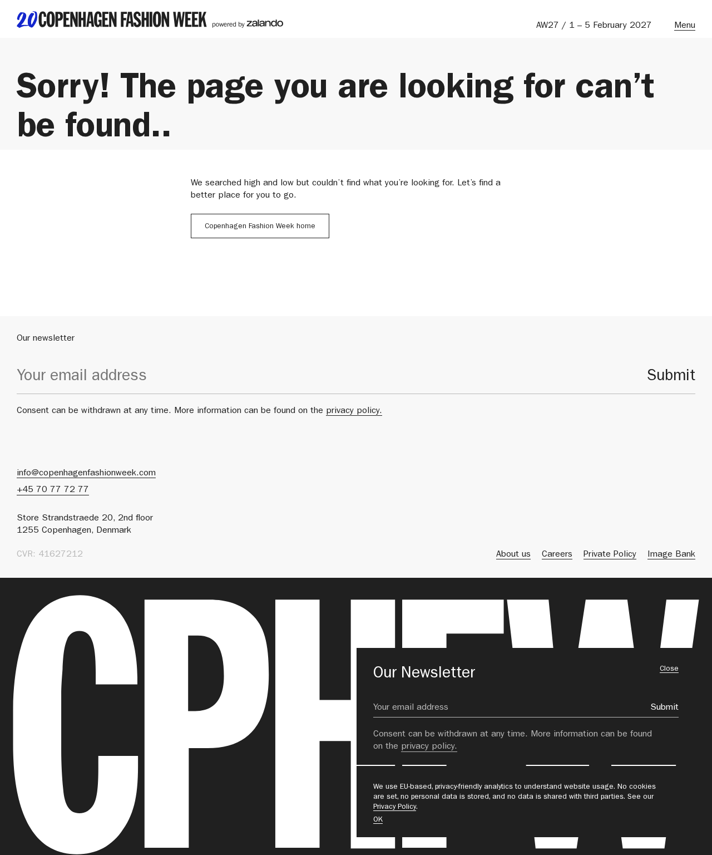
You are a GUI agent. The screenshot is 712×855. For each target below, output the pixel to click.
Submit (671, 377)
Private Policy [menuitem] (610, 555)
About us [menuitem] (513, 555)
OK (378, 820)
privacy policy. (354, 411)
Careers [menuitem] (557, 555)
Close (669, 669)
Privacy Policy (394, 807)
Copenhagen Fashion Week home (260, 226)
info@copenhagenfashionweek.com (86, 473)
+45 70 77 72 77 (53, 490)
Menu (684, 26)
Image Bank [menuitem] (671, 555)
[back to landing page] (150, 19)
